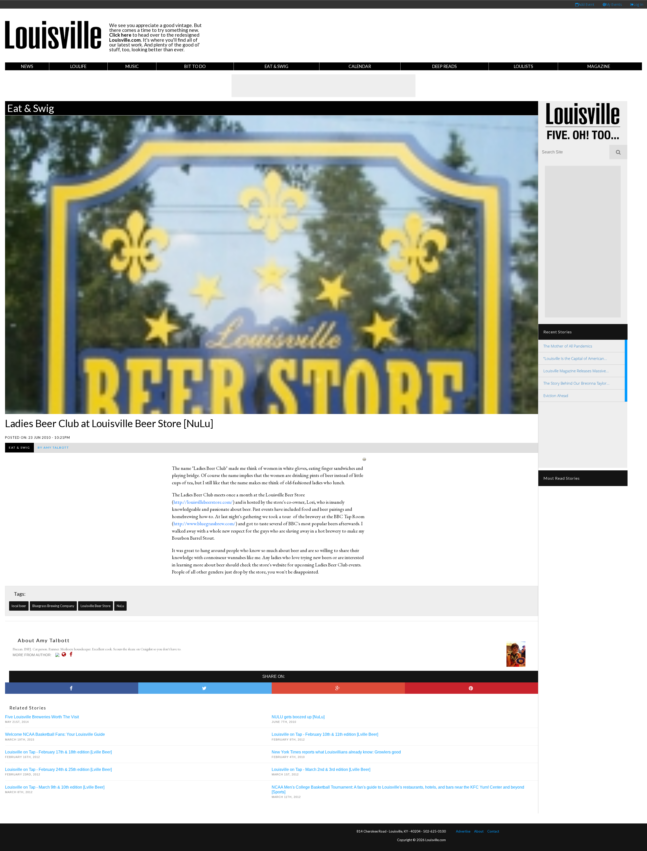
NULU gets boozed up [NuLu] (298, 717)
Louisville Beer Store (95, 606)
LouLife (78, 66)
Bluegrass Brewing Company (53, 606)
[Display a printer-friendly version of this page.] (364, 458)
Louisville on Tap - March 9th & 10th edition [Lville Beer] (54, 787)
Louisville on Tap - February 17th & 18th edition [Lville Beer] (58, 752)
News (27, 66)
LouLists (523, 66)
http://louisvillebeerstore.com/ (203, 502)
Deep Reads (444, 66)
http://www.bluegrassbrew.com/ (204, 523)
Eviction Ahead (555, 395)
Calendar (360, 66)
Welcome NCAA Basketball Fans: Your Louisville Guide (55, 734)
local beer (19, 606)
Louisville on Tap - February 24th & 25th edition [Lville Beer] (58, 769)
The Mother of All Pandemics (567, 346)
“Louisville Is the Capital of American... (575, 358)
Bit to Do (195, 66)
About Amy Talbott (44, 640)
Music (132, 66)
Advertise (463, 831)
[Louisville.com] (58, 655)
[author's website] (65, 654)
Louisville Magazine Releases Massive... (576, 370)
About (478, 831)
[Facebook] (72, 654)
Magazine (598, 66)
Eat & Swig (276, 66)
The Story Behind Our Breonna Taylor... (576, 383)
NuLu (120, 606)
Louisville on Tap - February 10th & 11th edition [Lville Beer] (325, 734)
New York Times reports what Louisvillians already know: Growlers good (336, 752)
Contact (493, 831)
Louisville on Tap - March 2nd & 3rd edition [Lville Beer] (321, 769)
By (53, 447)
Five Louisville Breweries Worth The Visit (42, 717)
